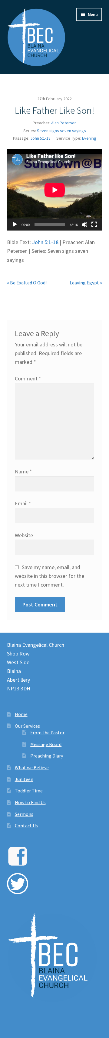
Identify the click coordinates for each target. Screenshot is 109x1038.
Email (23, 503)
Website (24, 535)
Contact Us (26, 826)
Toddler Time (29, 791)
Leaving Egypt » (86, 283)
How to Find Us (30, 802)
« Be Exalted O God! (27, 283)
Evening (89, 138)
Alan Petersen (64, 122)
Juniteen (24, 779)
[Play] (15, 225)
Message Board (45, 744)
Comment (28, 378)
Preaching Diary (46, 756)
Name (23, 471)
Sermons (24, 814)
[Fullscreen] (94, 225)
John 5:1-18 (40, 138)
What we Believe (32, 767)
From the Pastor (47, 733)
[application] (54, 190)
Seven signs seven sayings (61, 130)
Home (21, 714)
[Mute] (84, 225)
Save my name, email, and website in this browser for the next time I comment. (49, 576)
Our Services (27, 726)
